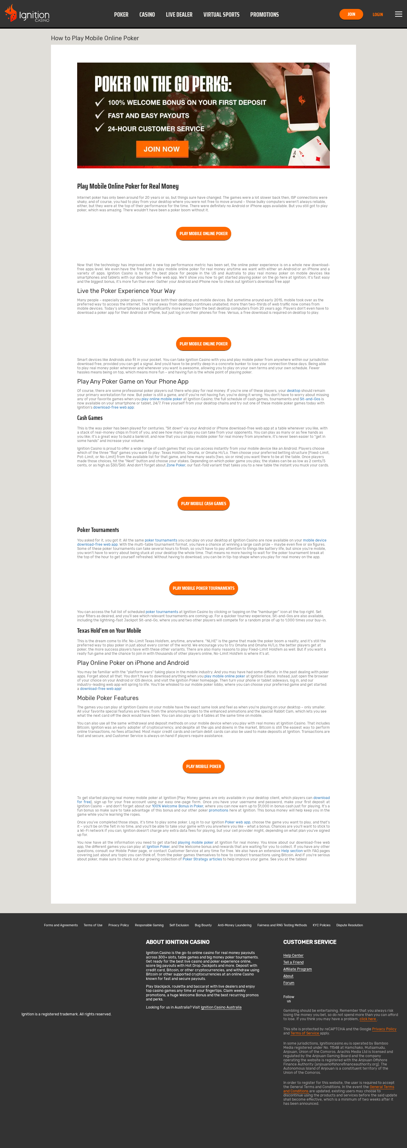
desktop (293, 391)
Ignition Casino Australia (221, 1007)
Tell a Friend (293, 962)
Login (378, 14)
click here (368, 1019)
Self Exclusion (179, 925)
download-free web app (113, 407)
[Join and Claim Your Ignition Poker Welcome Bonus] (128, 878)
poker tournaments (161, 540)
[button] (121, 14)
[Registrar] (66, 1004)
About (288, 976)
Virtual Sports (222, 14)
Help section (291, 851)
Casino (147, 14)
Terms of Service (305, 1033)
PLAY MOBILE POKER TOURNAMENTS (203, 588)
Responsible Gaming (149, 925)
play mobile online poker (224, 676)
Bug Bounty (203, 925)
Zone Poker (176, 465)
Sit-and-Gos (310, 399)
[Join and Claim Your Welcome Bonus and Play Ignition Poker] (203, 167)
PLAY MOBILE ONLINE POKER (204, 233)
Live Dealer (179, 14)
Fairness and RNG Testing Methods (282, 925)
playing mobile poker (195, 842)
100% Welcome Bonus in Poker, (178, 806)
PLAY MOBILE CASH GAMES (203, 503)
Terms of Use (93, 925)
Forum (288, 983)
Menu (398, 14)
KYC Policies (321, 925)
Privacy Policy (118, 925)
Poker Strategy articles (202, 859)
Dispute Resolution (349, 925)
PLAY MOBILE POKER (203, 766)
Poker (121, 14)
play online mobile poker (162, 399)
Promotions (264, 14)
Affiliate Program (297, 969)
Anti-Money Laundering (234, 925)
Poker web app (237, 822)
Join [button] (351, 14)
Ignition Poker (158, 847)
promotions (218, 810)
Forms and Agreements (61, 925)
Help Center (293, 956)
